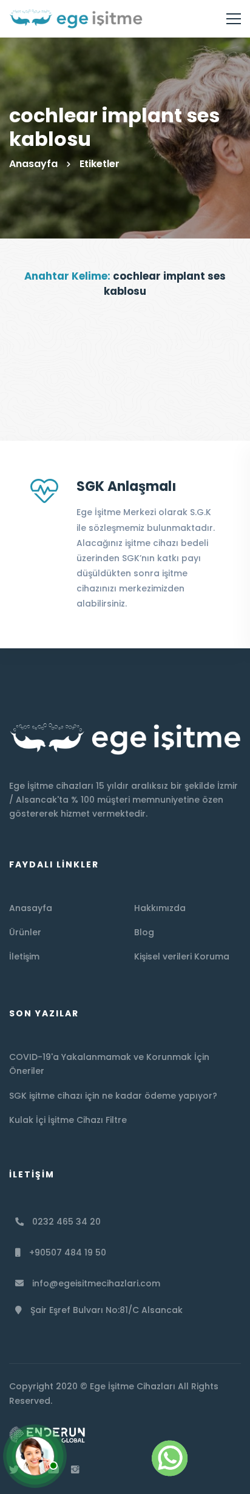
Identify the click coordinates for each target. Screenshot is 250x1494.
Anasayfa (33, 164)
